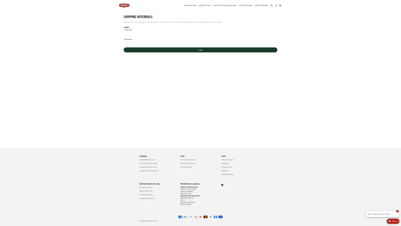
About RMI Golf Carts (147, 160)
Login (200, 50)
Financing (224, 163)
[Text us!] (393, 221)
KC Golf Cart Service (188, 163)
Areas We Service (227, 174)
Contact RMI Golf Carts (147, 167)
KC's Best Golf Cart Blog (148, 163)
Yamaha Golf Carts (146, 195)
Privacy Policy (226, 167)
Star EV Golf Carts (146, 191)
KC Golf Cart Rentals (188, 160)
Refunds (224, 171)
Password (128, 39)
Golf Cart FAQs (185, 167)
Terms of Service (227, 160)
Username (128, 30)
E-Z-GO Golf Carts (146, 187)
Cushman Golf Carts (146, 198)
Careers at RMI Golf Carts (148, 171)
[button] (271, 5)
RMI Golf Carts (151, 221)
